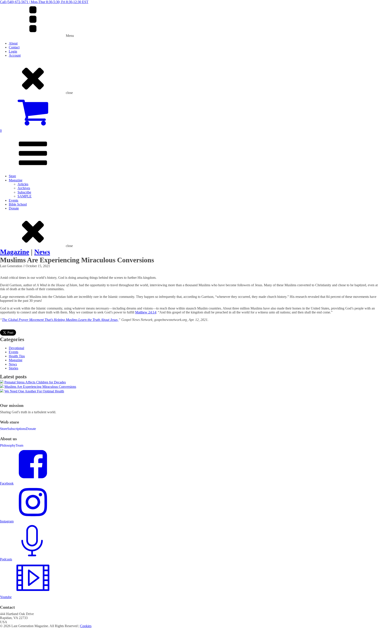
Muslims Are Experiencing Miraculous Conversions (40, 386)
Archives (24, 188)
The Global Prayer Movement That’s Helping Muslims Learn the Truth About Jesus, (60, 320)
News (42, 252)
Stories (13, 368)
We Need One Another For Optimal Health (34, 391)
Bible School (18, 204)
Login (13, 51)
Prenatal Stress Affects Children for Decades (35, 382)
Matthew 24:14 (145, 312)
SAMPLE (25, 196)
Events (13, 200)
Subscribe (24, 192)
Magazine (15, 180)
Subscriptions (16, 429)
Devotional (16, 348)
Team (19, 445)
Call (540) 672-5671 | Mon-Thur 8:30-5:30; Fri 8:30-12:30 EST (44, 2)
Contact (14, 47)
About (13, 43)
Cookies (85, 626)
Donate (14, 208)
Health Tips (17, 356)
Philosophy (8, 445)
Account (15, 55)
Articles (23, 184)
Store (12, 176)
